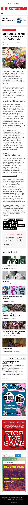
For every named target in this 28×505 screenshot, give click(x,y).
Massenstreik (7, 222)
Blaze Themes (19, 499)
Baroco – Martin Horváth (10, 266)
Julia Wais (6, 268)
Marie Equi (5, 281)
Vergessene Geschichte (9, 30)
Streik (13, 225)
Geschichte (20, 219)
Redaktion (6, 301)
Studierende (21, 225)
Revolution (6, 225)
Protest (15, 222)
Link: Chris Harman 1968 (9, 176)
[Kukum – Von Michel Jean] (17, 20)
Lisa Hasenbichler (8, 284)
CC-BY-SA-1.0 (22, 68)
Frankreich (11, 219)
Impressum (14, 502)
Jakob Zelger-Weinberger (10, 42)
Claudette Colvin (7, 348)
